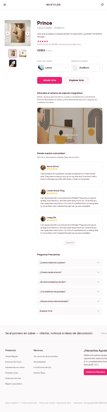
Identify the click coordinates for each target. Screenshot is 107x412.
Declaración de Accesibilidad (65, 403)
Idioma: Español (11, 403)
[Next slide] (27, 33)
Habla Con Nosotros (95, 372)
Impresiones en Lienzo (15, 367)
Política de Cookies (47, 403)
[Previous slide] (8, 33)
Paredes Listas (11, 373)
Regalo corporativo (13, 384)
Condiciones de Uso (42, 367)
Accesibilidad (40, 362)
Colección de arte (13, 378)
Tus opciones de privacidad (46, 356)
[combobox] (52, 68)
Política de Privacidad (30, 403)
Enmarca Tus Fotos (13, 362)
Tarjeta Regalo (11, 356)
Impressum (78, 403)
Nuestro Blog (39, 373)
